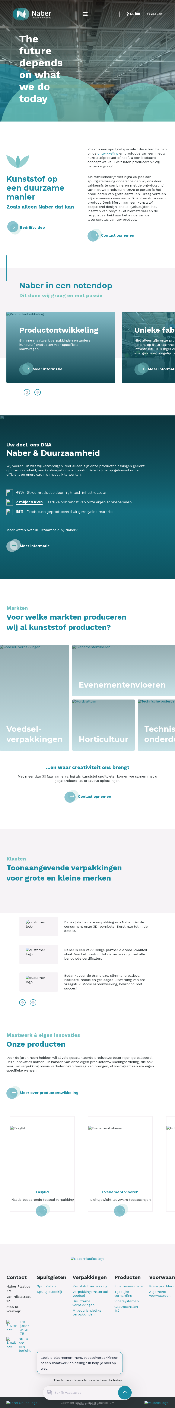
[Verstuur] (125, 1392)
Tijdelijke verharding (123, 1294)
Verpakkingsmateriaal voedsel (90, 1294)
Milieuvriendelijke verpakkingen (87, 1312)
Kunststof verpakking (90, 1286)
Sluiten (90, 1380)
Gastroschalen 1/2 (126, 1308)
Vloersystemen (126, 1301)
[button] (132, 14)
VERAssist (93, 1404)
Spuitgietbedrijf (49, 1292)
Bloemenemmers (128, 1286)
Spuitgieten (46, 1286)
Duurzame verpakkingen (84, 1303)
